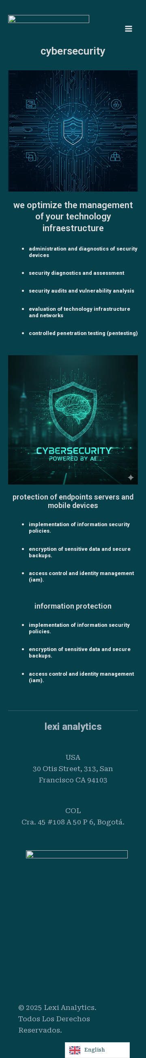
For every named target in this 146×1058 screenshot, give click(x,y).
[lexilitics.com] (48, 28)
